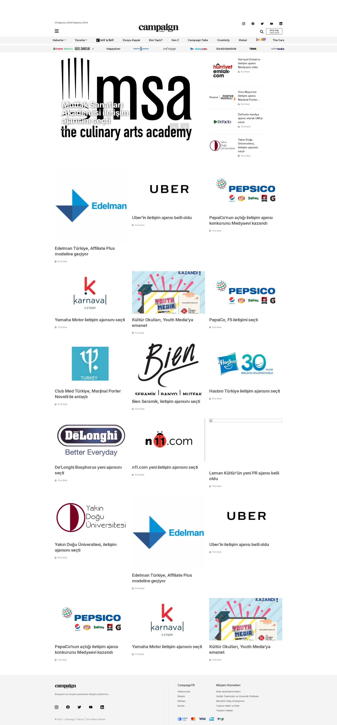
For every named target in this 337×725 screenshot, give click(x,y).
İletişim (181, 696)
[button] (57, 31)
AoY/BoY (101, 40)
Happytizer (113, 48)
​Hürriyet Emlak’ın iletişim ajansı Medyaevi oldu (249, 63)
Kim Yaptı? (156, 40)
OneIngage (170, 48)
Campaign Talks (198, 40)
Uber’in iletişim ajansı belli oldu (162, 217)
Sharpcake (196, 48)
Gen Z (175, 40)
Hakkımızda (184, 691)
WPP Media (277, 48)
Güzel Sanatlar (84, 48)
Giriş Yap (274, 30)
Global (243, 40)
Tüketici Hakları (224, 710)
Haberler (58, 40)
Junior (260, 40)
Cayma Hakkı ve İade (227, 705)
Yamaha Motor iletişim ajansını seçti (90, 319)
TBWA (253, 48)
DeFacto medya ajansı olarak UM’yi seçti (250, 118)
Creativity (223, 40)
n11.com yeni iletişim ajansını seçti (165, 467)
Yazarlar (80, 40)
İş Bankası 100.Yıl (141, 48)
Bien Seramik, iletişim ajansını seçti (166, 401)
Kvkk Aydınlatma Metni (228, 691)
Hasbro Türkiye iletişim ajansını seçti (244, 391)
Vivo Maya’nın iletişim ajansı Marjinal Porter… (249, 95)
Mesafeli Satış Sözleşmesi (230, 701)
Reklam (182, 701)
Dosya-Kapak (131, 40)
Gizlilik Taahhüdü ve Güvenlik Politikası (237, 696)
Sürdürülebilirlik (226, 48)
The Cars (278, 40)
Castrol (57, 48)
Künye (181, 705)
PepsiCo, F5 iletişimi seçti (233, 319)
